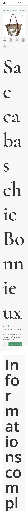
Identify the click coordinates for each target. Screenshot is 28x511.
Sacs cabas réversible (17, 10)
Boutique (9, 10)
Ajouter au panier (15, 344)
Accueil (4, 10)
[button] (23, 16)
